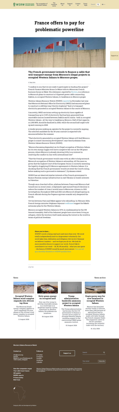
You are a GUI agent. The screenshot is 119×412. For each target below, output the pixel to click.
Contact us (77, 4)
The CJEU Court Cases (21, 371)
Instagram (39, 357)
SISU (20, 405)
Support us (114, 56)
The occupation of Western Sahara (42, 4)
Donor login (85, 4)
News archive (100, 278)
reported (66, 101)
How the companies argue (22, 369)
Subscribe (102, 361)
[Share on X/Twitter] (31, 267)
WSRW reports (18, 375)
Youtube (39, 358)
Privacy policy (18, 377)
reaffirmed (69, 203)
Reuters (74, 92)
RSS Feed (16, 380)
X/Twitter (39, 355)
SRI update (17, 373)
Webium (34, 405)
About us (62, 4)
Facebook (39, 360)
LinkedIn (39, 362)
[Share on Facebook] (29, 267)
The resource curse (54, 4)
